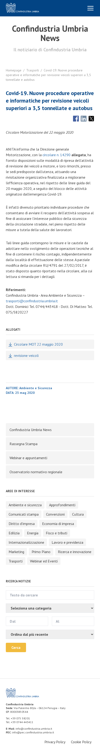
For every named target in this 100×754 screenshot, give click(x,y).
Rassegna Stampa (23, 443)
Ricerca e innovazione (74, 551)
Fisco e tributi (56, 533)
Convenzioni (55, 514)
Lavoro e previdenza (67, 542)
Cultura (78, 514)
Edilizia (14, 533)
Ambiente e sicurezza (25, 505)
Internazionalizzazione (26, 542)
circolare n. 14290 (56, 154)
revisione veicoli (26, 355)
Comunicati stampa (24, 514)
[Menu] (90, 8)
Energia (32, 533)
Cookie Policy (81, 741)
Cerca (15, 647)
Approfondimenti (62, 505)
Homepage (13, 70)
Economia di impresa (58, 523)
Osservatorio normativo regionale (36, 471)
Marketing (16, 551)
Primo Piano (41, 551)
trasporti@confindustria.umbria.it (32, 301)
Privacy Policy (54, 741)
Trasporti (32, 70)
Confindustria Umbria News (31, 429)
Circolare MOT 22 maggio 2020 (38, 344)
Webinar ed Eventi (44, 561)
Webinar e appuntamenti (28, 457)
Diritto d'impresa (22, 523)
